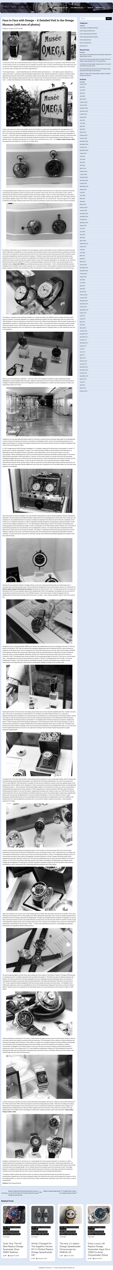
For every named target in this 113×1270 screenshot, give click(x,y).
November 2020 (84, 270)
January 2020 (83, 297)
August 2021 (83, 246)
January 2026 (83, 105)
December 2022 (84, 213)
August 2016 (83, 379)
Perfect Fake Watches (61, 7)
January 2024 (83, 174)
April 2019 (82, 325)
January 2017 (83, 364)
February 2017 (83, 361)
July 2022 (82, 228)
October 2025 (83, 114)
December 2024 (84, 141)
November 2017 (84, 337)
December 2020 (84, 267)
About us (90, 7)
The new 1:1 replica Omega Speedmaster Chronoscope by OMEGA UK (70, 1248)
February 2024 (83, 171)
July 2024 (82, 156)
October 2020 (83, 273)
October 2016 (83, 373)
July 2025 (82, 120)
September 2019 (84, 310)
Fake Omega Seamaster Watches (88, 34)
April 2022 (82, 237)
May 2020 (82, 285)
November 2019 (84, 304)
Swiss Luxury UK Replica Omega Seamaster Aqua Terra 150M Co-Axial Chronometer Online (99, 1249)
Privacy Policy (100, 7)
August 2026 (83, 84)
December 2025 (84, 108)
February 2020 (83, 294)
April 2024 (82, 165)
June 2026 (82, 90)
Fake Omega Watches (77, 7)
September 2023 (84, 186)
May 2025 (82, 126)
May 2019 (82, 322)
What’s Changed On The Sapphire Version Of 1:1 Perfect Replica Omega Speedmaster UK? (42, 1249)
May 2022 (82, 234)
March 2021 (83, 261)
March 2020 (83, 291)
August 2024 (83, 153)
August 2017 (83, 346)
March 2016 (83, 388)
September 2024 (84, 150)
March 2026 (83, 99)
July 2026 (82, 87)
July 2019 (82, 316)
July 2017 (82, 349)
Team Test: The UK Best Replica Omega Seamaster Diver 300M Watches (13, 1248)
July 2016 (82, 382)
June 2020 (82, 282)
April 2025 (82, 129)
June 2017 (82, 352)
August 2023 (83, 189)
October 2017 (83, 340)
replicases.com (84, 46)
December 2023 (84, 177)
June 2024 (82, 159)
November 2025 (84, 111)
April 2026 (82, 96)
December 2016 (84, 367)
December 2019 (84, 300)
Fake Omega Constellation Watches (89, 27)
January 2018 (83, 331)
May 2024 (82, 162)
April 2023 (82, 201)
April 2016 (82, 385)
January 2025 (83, 138)
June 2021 (82, 252)
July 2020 (82, 279)
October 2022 (83, 219)
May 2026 (82, 93)
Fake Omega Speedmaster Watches (89, 37)
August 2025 (83, 117)
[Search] (109, 8)
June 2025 (82, 123)
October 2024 (83, 147)
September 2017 (84, 343)
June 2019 (82, 319)
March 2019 (83, 328)
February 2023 (83, 207)
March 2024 (83, 168)
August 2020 (83, 276)
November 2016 (84, 370)
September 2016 (84, 376)
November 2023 (84, 180)
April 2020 (82, 288)
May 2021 (82, 255)
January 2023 (83, 210)
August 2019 (83, 313)
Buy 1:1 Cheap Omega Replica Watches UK (17, 6)
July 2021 (82, 249)
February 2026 (83, 102)
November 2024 (84, 144)
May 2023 (82, 198)
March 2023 (83, 204)
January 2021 (83, 264)
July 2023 (82, 192)
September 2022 (84, 222)
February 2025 (83, 135)
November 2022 (84, 216)
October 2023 (83, 183)
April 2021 (82, 258)
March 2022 (83, 240)
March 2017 (83, 358)
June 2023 (82, 195)
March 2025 (83, 132)
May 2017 (82, 355)
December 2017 (84, 334)
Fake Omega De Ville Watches (87, 31)
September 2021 (84, 243)
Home (50, 7)
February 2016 (83, 391)
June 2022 (82, 231)
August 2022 (83, 225)
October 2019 (83, 307)
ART (21, 28)
